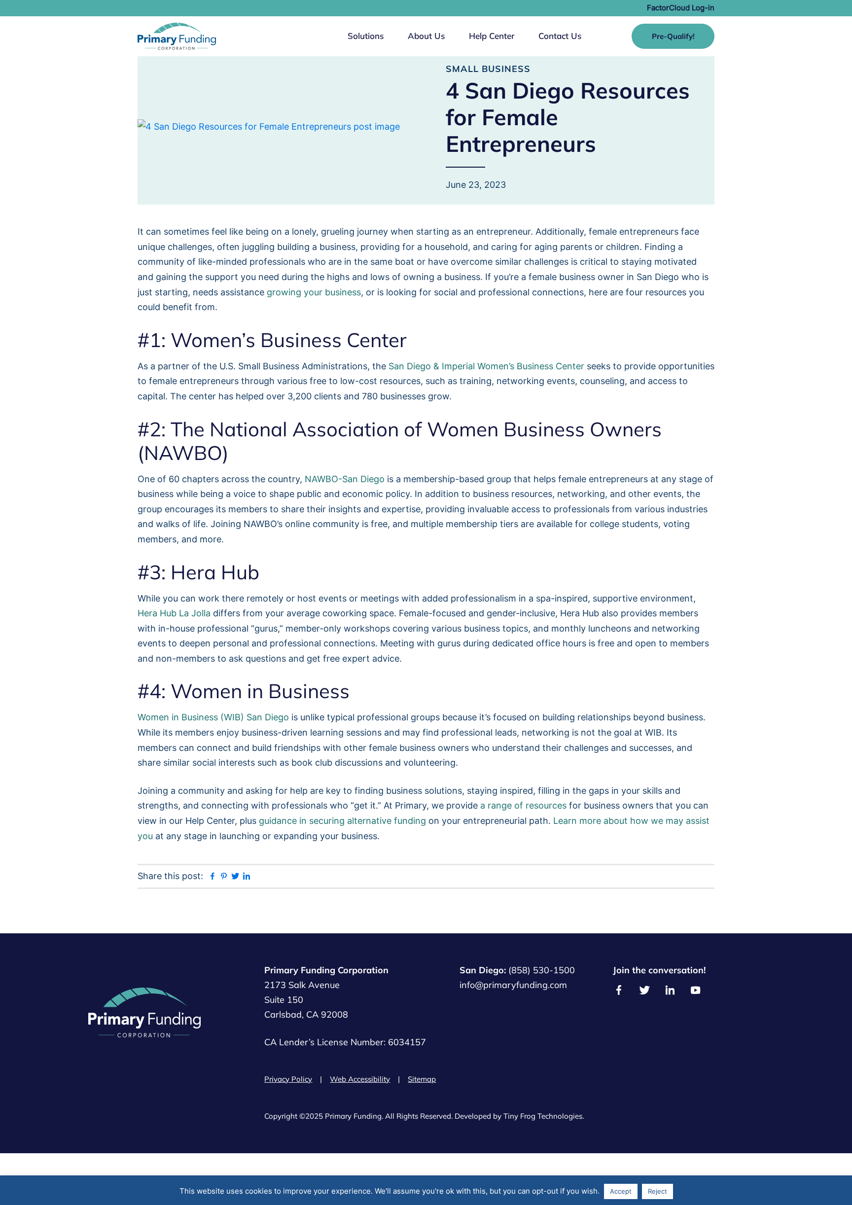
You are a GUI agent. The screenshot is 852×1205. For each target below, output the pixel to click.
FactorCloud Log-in (680, 7)
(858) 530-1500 (541, 970)
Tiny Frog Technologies (542, 1116)
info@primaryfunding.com (513, 985)
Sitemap (422, 1079)
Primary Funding (177, 36)
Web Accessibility (360, 1079)
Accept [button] (621, 1191)
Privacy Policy (288, 1079)
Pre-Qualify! (673, 36)
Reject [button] (657, 1191)
